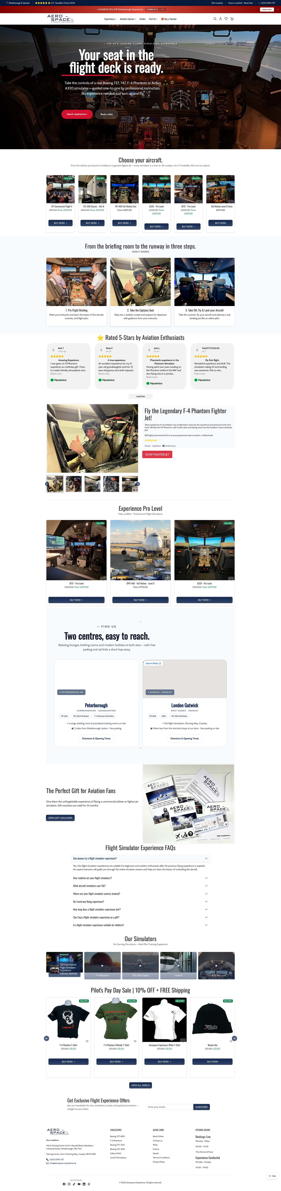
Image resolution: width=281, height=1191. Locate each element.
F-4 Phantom (116, 1140)
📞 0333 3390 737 (266, 3)
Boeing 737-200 (117, 1145)
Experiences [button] (109, 19)
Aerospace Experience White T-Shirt (164, 1045)
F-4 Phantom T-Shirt (68, 1045)
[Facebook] (64, 1184)
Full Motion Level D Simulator (220, 206)
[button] (215, 19)
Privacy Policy (159, 1162)
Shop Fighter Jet (157, 454)
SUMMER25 (156, 9)
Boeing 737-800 (117, 1136)
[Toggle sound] (79, 955)
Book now (267, 10)
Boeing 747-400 (117, 1149)
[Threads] (88, 1184)
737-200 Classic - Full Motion (92, 206)
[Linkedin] (84, 1184)
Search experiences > (77, 114)
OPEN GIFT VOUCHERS (60, 818)
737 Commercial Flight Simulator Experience (60, 206)
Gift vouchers (217, 3)
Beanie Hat (212, 1045)
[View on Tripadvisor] (53, 350)
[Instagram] (69, 1184)
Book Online (158, 1136)
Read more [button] (55, 373)
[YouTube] (79, 1184)
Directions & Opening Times (96, 738)
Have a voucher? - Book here (240, 3)
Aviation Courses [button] (127, 19)
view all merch (140, 1085)
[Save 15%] (60, 203)
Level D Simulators (118, 1157)
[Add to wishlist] (71, 203)
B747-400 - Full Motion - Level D (140, 583)
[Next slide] (138, 484)
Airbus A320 (115, 1153)
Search (156, 1153)
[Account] (220, 19)
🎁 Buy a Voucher (169, 19)
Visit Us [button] (152, 19)
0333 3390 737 (57, 1159)
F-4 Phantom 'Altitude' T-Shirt (116, 1045)
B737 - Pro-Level (188, 206)
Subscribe (202, 1107)
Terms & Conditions (161, 1157)
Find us (156, 1149)
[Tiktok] (74, 1184)
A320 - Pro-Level (156, 206)
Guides (142, 19)
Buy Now (59, 223)
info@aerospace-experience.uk (63, 1163)
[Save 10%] (68, 1041)
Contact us (157, 1140)
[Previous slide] (46, 563)
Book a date (107, 114)
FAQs (155, 1145)
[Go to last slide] (47, 484)
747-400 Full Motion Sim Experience (124, 206)
